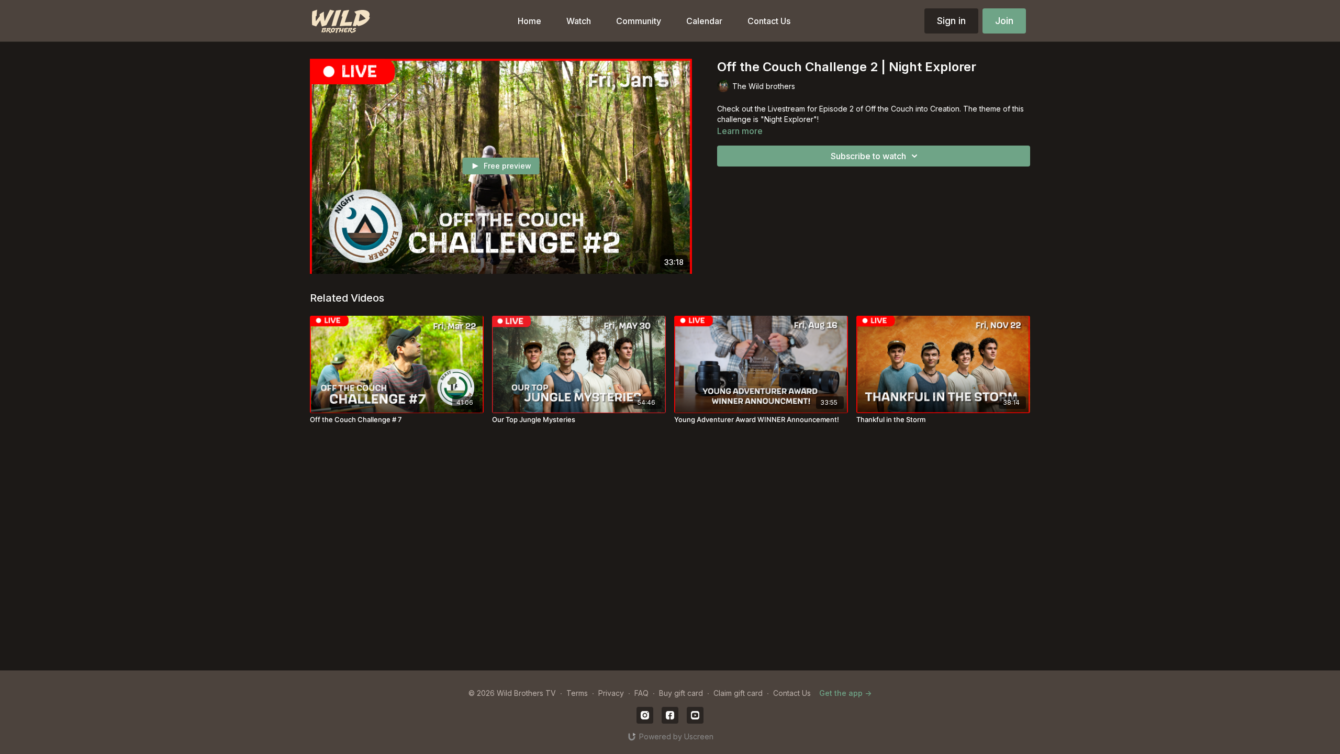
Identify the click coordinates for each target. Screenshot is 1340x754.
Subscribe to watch (868, 156)
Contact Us (792, 693)
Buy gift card (681, 693)
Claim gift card (738, 693)
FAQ (641, 693)
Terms (577, 693)
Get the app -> (845, 693)
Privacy (611, 693)
